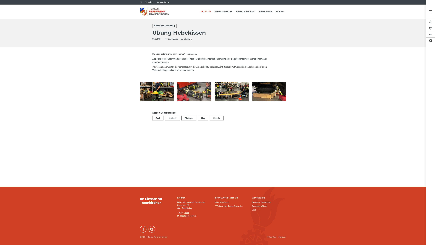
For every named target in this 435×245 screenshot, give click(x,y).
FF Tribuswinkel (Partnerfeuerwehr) (229, 206)
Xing (203, 118)
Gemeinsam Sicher (259, 206)
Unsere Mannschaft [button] (245, 11)
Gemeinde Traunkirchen (261, 202)
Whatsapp (189, 118)
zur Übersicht (186, 39)
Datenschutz (271, 237)
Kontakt (280, 11)
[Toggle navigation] (430, 12)
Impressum (282, 237)
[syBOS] (430, 34)
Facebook (172, 118)
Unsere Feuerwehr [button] (223, 11)
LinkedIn (216, 118)
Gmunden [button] (148, 2)
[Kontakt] (430, 28)
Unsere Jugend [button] (265, 11)
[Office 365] (430, 41)
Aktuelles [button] (206, 11)
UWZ (254, 210)
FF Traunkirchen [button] (163, 2)
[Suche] (430, 22)
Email (158, 118)
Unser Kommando (222, 202)
